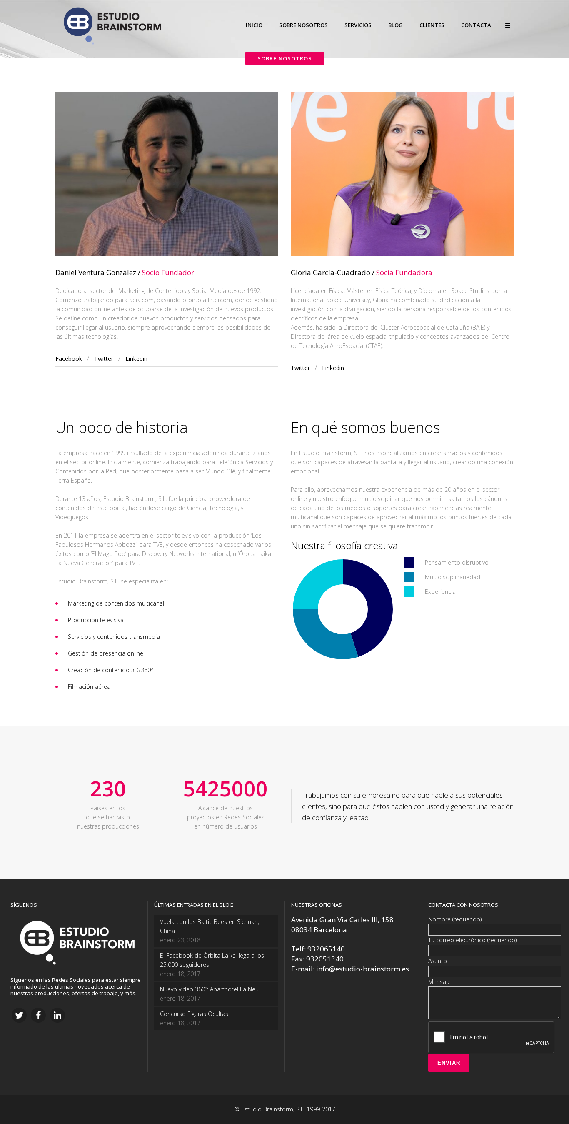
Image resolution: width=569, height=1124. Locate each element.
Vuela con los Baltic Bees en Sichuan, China (209, 926)
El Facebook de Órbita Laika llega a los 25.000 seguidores (212, 960)
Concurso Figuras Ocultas (194, 1014)
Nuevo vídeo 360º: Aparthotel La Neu (209, 989)
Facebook (68, 359)
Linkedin (136, 359)
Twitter (103, 359)
